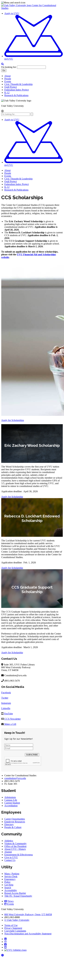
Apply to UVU (11, 13)
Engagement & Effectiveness (18, 854)
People (7, 78)
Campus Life (10, 800)
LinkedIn (5, 708)
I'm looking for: (8, 67)
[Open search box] (2, 64)
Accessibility (10, 890)
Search (7, 887)
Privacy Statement (13, 928)
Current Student (12, 803)
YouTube (8, 713)
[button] (32, 2)
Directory (9, 824)
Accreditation (11, 805)
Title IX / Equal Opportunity (18, 896)
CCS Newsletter (12, 719)
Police (7, 882)
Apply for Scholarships (12, 420)
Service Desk (10, 876)
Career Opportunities (14, 819)
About (7, 76)
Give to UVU (11, 857)
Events (7, 81)
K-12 (6, 92)
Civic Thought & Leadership (18, 84)
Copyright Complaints (15, 931)
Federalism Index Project (16, 89)
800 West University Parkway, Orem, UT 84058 (28, 914)
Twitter (4, 698)
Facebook (6, 692)
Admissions (10, 797)
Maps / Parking (11, 873)
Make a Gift (10, 724)
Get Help (8, 884)
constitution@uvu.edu (15, 778)
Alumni (8, 852)
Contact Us (9, 860)
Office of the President (15, 846)
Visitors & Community (15, 843)
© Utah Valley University (16, 920)
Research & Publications (16, 95)
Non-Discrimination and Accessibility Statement (27, 933)
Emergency (10, 879)
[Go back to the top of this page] (2, 955)
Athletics (8, 840)
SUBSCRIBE (32, 755)
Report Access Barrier (15, 893)
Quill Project (10, 87)
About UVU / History (15, 849)
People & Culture (12, 827)
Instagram (6, 703)
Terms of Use (11, 925)
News (11, 901)
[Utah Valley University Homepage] (16, 5)
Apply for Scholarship (12, 496)
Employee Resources (14, 821)
